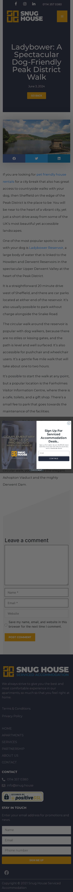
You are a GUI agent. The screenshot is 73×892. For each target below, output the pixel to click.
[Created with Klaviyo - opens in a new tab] (36, 470)
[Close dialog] (69, 423)
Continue (53, 459)
